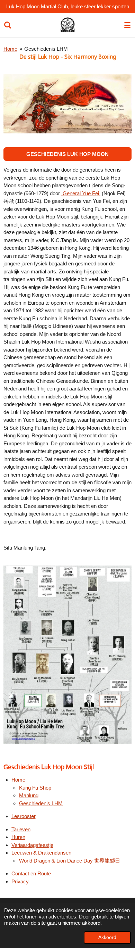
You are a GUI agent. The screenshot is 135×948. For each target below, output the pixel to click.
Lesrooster (23, 816)
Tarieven (20, 829)
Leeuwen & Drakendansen (41, 853)
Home (10, 49)
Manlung (28, 795)
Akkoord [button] (107, 937)
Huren (18, 837)
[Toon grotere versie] (67, 103)
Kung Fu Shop (35, 788)
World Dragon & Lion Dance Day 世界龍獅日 (69, 861)
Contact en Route (31, 873)
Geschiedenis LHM (46, 49)
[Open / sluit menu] (127, 25)
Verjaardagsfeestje (32, 845)
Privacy (20, 881)
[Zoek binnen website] (7, 25)
